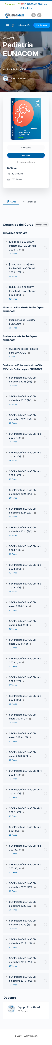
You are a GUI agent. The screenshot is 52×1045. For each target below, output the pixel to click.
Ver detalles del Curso (15, 68)
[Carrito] (13, 25)
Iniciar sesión (24, 25)
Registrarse (41, 25)
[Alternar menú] (7, 25)
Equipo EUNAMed (29, 1007)
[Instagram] (39, 15)
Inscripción (26, 155)
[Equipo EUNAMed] (11, 1008)
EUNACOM (8, 38)
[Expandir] (6, 241)
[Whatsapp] (33, 15)
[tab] (11, 202)
